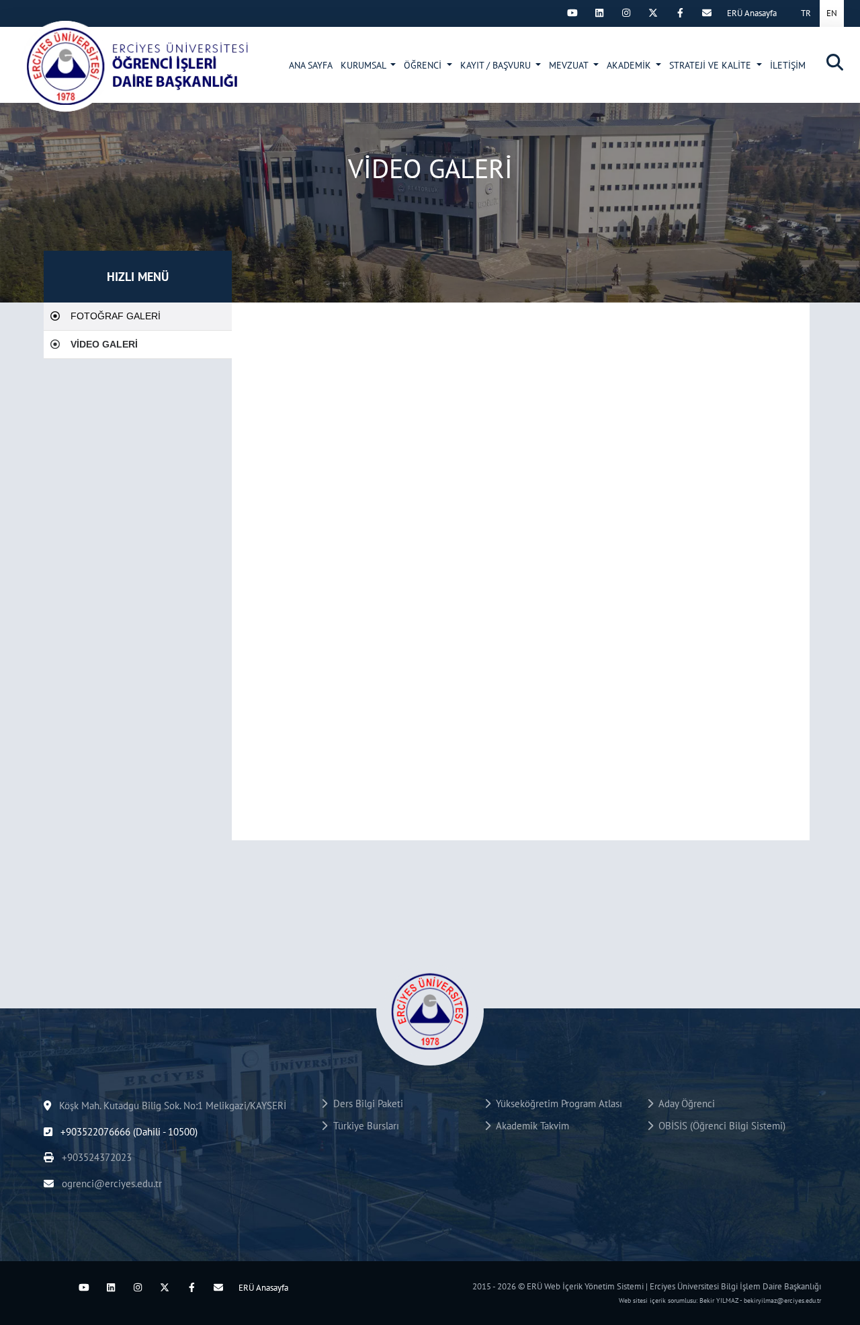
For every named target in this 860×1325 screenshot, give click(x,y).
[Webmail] (707, 13)
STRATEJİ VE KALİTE (711, 65)
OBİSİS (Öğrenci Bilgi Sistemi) (719, 1125)
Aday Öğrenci (684, 1103)
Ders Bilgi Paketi (365, 1103)
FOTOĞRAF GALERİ (116, 316)
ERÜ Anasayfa (752, 13)
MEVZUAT (570, 65)
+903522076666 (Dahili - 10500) (128, 1131)
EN (831, 13)
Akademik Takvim (529, 1125)
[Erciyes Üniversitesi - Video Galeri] (135, 66)
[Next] (545, 13)
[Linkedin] (599, 13)
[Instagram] (626, 13)
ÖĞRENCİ (424, 65)
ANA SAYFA (311, 65)
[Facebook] (680, 13)
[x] (653, 13)
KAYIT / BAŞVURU (496, 65)
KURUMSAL (364, 65)
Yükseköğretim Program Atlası (556, 1103)
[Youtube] (572, 13)
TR (806, 13)
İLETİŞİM (788, 65)
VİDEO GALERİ (104, 344)
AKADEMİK (630, 65)
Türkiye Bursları (363, 1125)
